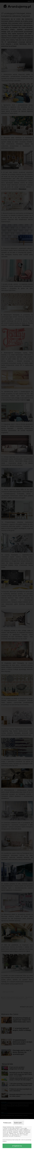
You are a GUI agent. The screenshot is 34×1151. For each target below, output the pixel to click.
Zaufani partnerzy (19, 1123)
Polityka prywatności (8, 1123)
